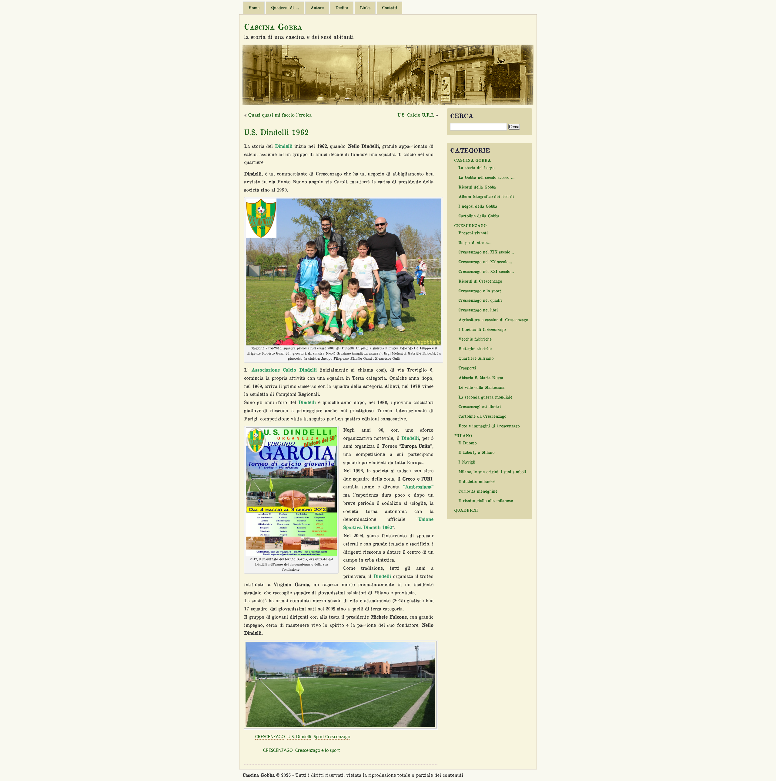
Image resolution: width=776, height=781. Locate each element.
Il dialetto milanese (476, 481)
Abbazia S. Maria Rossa (480, 377)
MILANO (463, 435)
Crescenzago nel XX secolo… (485, 261)
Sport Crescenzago (332, 737)
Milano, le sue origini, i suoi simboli (492, 471)
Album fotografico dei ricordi (486, 196)
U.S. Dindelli (299, 737)
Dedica (341, 7)
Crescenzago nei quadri (480, 300)
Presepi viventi (473, 232)
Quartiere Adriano (475, 358)
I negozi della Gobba (477, 206)
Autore (317, 7)
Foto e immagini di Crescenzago (489, 425)
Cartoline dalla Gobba (478, 215)
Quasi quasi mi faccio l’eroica (280, 114)
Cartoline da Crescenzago (482, 416)
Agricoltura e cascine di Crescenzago (493, 319)
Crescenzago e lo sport (317, 750)
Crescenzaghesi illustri (479, 406)
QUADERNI (466, 510)
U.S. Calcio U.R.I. (415, 114)
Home (253, 7)
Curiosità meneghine (477, 491)
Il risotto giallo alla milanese (485, 500)
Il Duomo (467, 442)
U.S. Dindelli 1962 (276, 132)
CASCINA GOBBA (472, 160)
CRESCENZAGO (270, 737)
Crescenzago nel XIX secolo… (486, 251)
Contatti (389, 7)
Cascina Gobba (273, 26)
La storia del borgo (476, 167)
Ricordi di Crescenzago (480, 281)
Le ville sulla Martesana (481, 387)
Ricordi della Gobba (477, 186)
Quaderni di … (285, 7)
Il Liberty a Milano (476, 452)
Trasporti (467, 367)
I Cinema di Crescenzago (482, 329)
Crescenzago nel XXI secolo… (486, 271)
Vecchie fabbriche (475, 338)
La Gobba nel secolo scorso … (486, 177)
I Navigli (466, 461)
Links (365, 7)
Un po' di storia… (474, 242)
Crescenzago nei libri (478, 309)
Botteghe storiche (475, 348)
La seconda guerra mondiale (485, 396)
